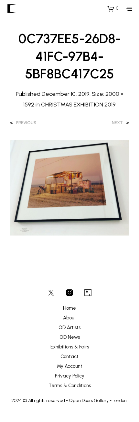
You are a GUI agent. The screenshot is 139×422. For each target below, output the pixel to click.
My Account (69, 366)
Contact (69, 356)
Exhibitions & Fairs (69, 347)
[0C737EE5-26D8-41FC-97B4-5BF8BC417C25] (69, 188)
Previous (26, 123)
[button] (112, 8)
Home (69, 308)
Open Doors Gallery (89, 400)
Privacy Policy (69, 376)
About (69, 318)
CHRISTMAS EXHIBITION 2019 (78, 104)
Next (117, 123)
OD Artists (69, 327)
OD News (69, 337)
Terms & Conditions (69, 385)
